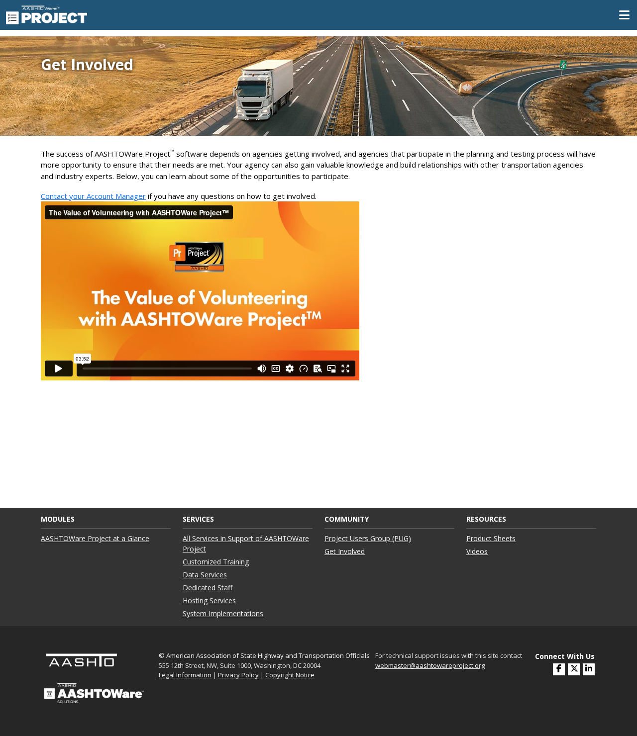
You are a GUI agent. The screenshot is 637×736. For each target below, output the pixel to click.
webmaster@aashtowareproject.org (430, 665)
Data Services (205, 574)
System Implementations (223, 613)
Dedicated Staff (207, 587)
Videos (477, 551)
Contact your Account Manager (93, 196)
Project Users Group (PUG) (367, 538)
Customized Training (216, 561)
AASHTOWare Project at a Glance (95, 538)
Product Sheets (491, 538)
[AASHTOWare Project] (46, 14)
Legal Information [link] (185, 674)
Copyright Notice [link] (290, 674)
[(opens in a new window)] (589, 669)
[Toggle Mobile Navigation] (624, 15)
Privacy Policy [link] (238, 674)
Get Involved (344, 551)
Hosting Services (209, 600)
